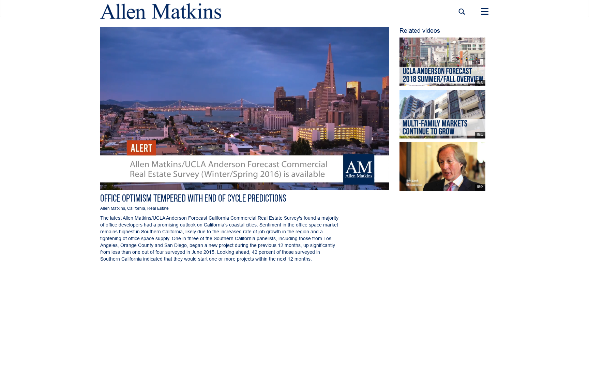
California (136, 208)
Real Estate (158, 208)
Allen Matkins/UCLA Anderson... (425, 81)
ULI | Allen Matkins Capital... (422, 186)
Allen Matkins (112, 208)
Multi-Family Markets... (419, 134)
